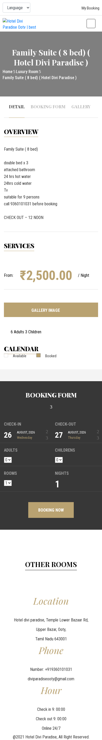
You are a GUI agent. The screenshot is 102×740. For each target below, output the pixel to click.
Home (8, 71)
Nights (62, 473)
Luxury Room (27, 71)
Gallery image (46, 310)
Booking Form (48, 106)
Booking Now (51, 510)
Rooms (10, 473)
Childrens (65, 450)
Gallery (80, 106)
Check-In (12, 424)
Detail (17, 106)
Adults (11, 450)
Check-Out (65, 424)
